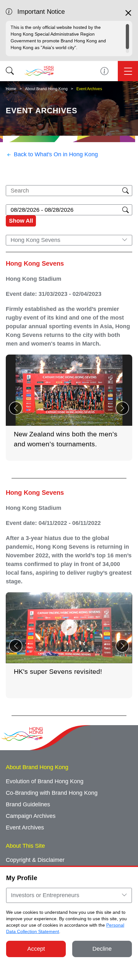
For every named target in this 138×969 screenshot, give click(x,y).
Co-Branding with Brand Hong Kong (52, 793)
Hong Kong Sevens (35, 263)
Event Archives (89, 89)
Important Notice (104, 71)
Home (11, 89)
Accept (36, 949)
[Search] (10, 71)
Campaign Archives (31, 816)
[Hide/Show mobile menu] (128, 71)
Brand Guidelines (28, 804)
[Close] (128, 16)
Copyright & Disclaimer (35, 860)
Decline (102, 949)
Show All (21, 221)
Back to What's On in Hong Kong (56, 154)
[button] (122, 408)
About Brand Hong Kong (46, 89)
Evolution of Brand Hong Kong (44, 781)
